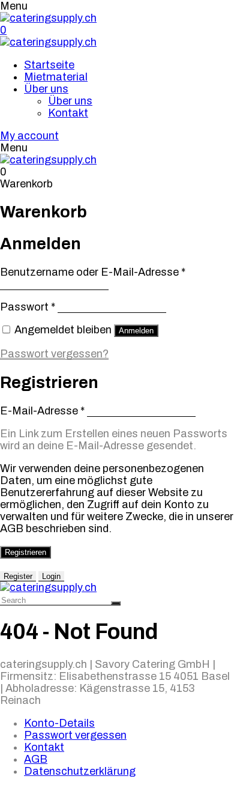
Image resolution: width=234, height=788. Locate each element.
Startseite (49, 65)
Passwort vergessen (75, 735)
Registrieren (25, 552)
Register (18, 576)
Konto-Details (59, 723)
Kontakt (68, 113)
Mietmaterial (56, 77)
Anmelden (136, 330)
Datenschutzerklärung (80, 771)
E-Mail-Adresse (42, 411)
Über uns (46, 89)
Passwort (27, 307)
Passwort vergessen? (54, 354)
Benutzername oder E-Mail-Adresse (92, 272)
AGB (35, 759)
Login (51, 576)
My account (29, 136)
